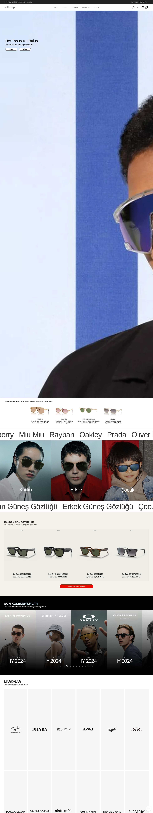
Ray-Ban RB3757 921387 (58, 574)
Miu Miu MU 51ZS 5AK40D (40, 421)
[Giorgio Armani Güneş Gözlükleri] (18, 640)
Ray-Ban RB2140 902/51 (131, 574)
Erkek (65, 7)
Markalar (86, 7)
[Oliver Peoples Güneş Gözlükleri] (89, 640)
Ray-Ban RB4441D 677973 (95, 574)
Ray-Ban (75, 7)
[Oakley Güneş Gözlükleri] (53, 640)
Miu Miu (40, 419)
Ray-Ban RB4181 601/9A (21, 574)
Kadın (56, 7)
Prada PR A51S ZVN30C (113, 421)
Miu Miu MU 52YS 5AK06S (64, 421)
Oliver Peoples (88, 419)
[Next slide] (144, 553)
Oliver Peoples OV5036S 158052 (89, 421)
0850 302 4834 (135, 2)
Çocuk (96, 7)
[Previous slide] (8, 553)
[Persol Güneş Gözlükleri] (124, 640)
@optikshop (29, 2)
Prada (112, 419)
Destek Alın (144, 2)
